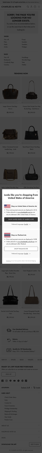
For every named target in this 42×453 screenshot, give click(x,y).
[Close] (37, 191)
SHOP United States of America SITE (21, 219)
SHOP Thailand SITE (21, 249)
